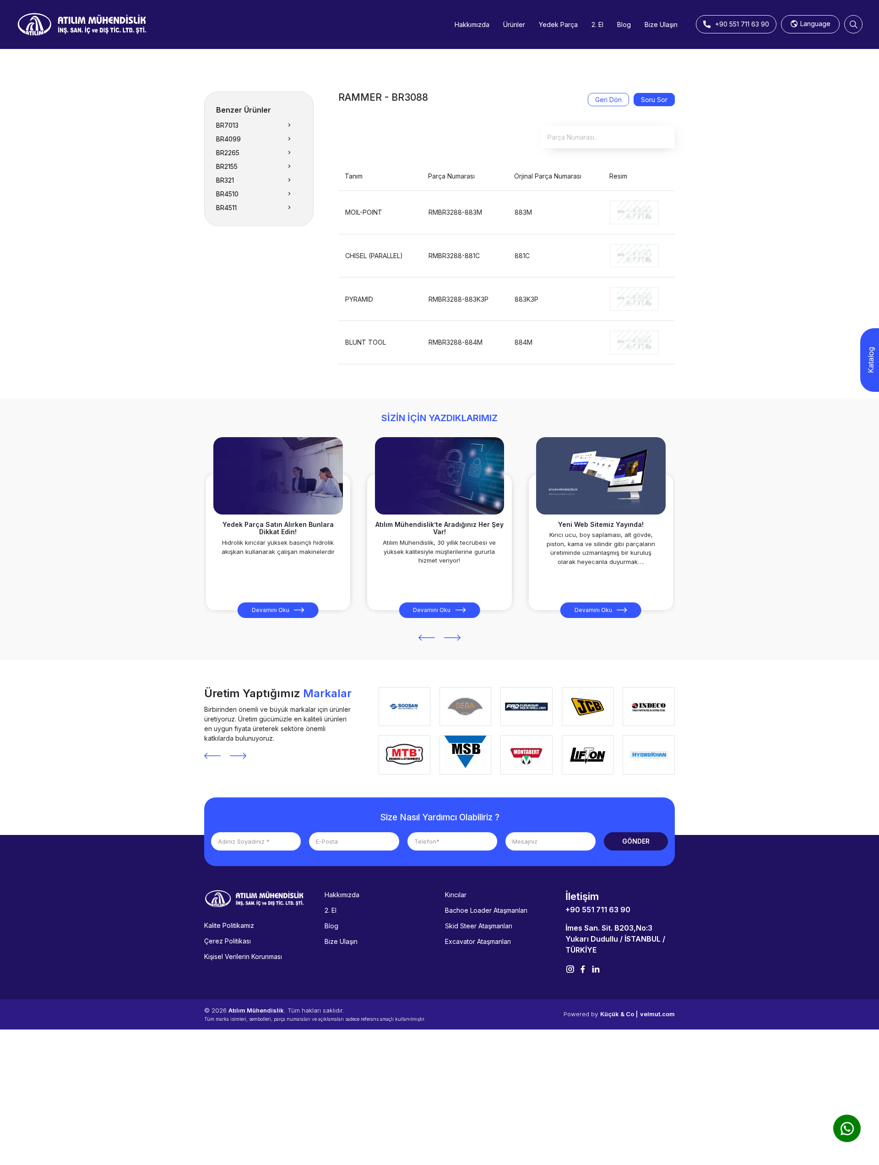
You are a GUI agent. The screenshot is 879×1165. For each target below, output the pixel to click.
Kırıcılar (456, 895)
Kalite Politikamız (229, 925)
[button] (426, 637)
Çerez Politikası (227, 941)
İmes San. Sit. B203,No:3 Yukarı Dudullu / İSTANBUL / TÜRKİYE (615, 938)
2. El (597, 24)
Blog (624, 24)
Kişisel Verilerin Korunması (243, 956)
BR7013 (227, 125)
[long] (634, 212)
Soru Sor (654, 99)
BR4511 (226, 207)
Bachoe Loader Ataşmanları (486, 910)
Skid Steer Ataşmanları (478, 926)
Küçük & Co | (619, 1014)
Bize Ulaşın (661, 24)
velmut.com (657, 1014)
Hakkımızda (472, 24)
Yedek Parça (558, 24)
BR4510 (227, 194)
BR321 (225, 180)
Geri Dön (608, 99)
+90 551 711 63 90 (597, 909)
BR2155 (227, 166)
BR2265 (227, 153)
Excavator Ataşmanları (478, 941)
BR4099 (228, 139)
